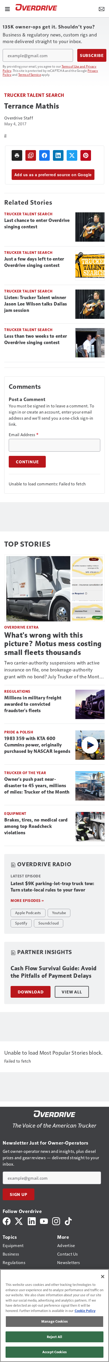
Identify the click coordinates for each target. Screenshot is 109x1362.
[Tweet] (72, 155)
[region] (54, 1315)
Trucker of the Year (25, 772)
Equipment (15, 813)
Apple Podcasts (28, 912)
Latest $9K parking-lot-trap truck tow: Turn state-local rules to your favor (52, 887)
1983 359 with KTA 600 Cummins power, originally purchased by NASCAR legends (37, 745)
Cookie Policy (85, 1311)
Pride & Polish (18, 732)
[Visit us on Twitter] (19, 1220)
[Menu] (7, 8)
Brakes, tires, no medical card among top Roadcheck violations (36, 826)
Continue (27, 461)
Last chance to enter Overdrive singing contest (37, 223)
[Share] (44, 155)
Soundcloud (48, 923)
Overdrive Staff (18, 118)
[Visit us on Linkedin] (32, 1220)
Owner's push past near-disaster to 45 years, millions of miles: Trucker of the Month (37, 785)
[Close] (102, 1276)
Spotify (21, 923)
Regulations (17, 691)
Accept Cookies (54, 1352)
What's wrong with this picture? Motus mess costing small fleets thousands (53, 644)
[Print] (17, 155)
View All (72, 991)
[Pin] (85, 155)
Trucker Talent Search (34, 95)
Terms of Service (29, 74)
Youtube (59, 912)
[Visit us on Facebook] (7, 1220)
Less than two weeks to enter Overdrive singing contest (35, 339)
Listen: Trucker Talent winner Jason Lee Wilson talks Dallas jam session (35, 304)
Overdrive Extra (21, 627)
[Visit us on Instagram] (56, 1220)
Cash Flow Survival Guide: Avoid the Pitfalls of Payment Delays (54, 972)
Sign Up (18, 1194)
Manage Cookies (54, 1321)
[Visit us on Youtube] (44, 1220)
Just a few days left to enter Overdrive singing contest (34, 262)
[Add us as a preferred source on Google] (30, 155)
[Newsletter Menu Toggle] (101, 8)
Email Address (23, 434)
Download (30, 991)
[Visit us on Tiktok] (68, 1220)
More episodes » (27, 900)
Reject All (54, 1337)
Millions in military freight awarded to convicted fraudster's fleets (32, 704)
